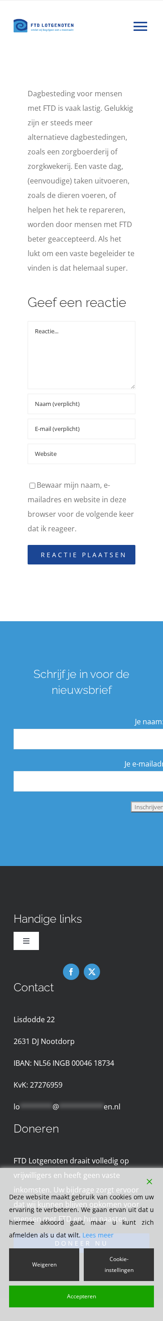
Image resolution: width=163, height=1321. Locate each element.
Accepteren (81, 1296)
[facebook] (71, 972)
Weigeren (44, 1264)
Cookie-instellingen (119, 1264)
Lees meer (98, 1235)
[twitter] (92, 972)
